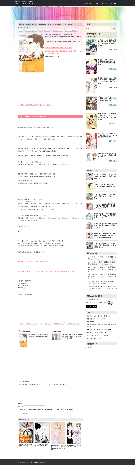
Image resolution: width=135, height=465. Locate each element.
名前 (20, 403)
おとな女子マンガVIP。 (25, 3)
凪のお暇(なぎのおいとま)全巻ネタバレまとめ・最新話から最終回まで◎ (107, 155)
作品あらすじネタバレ (31, 30)
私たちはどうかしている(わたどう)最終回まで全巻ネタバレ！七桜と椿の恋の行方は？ (107, 135)
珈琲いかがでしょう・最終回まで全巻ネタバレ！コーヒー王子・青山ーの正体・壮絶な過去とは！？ (107, 116)
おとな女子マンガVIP (28, 462)
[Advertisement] (67, 14)
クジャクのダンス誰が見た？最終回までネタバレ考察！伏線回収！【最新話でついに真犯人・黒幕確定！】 (107, 42)
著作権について (92, 347)
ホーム (89, 3)
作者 (40, 30)
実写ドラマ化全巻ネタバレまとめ (98, 329)
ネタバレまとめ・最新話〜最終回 (99, 316)
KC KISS (21, 30)
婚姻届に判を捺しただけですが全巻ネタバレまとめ (101, 325)
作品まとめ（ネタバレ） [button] (110, 3)
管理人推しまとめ (93, 338)
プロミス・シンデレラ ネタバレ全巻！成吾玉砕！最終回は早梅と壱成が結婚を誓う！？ (107, 99)
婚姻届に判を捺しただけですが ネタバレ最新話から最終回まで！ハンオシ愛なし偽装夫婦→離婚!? (107, 80)
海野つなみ (47, 30)
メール (21, 406)
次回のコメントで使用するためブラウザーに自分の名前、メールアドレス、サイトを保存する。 (47, 410)
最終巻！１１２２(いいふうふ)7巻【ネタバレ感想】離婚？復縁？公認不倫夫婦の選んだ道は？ (107, 62)
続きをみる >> (113, 49)
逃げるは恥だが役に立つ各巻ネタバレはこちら (58, 48)
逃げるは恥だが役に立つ (71, 30)
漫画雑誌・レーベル (57, 30)
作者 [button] (96, 3)
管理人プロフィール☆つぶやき (97, 335)
